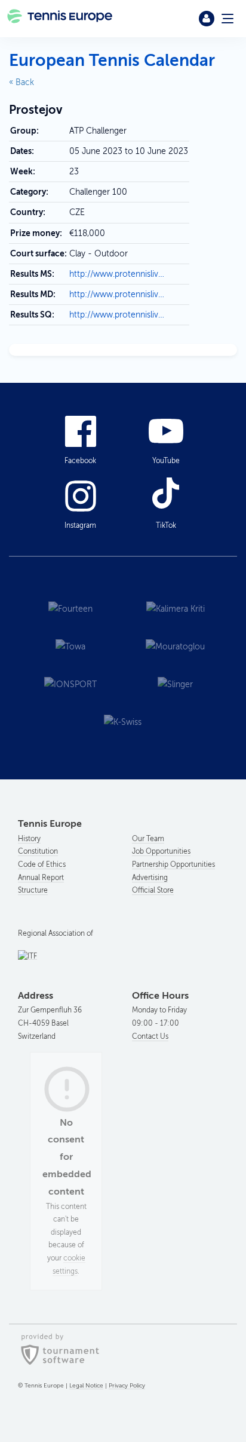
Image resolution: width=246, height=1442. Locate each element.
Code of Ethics (42, 864)
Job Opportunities (161, 851)
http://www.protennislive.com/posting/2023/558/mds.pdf (118, 274)
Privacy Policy (127, 1385)
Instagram (80, 525)
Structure (33, 890)
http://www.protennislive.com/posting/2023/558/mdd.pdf (118, 294)
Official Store (153, 890)
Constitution (38, 851)
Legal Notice (86, 1385)
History (29, 839)
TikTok (166, 525)
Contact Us (150, 1036)
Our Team (148, 839)
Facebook (80, 461)
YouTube (166, 461)
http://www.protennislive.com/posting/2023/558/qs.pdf (118, 314)
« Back (21, 82)
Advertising (150, 877)
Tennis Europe (60, 18)
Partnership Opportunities (173, 864)
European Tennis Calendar (112, 60)
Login (206, 18)
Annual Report (41, 877)
